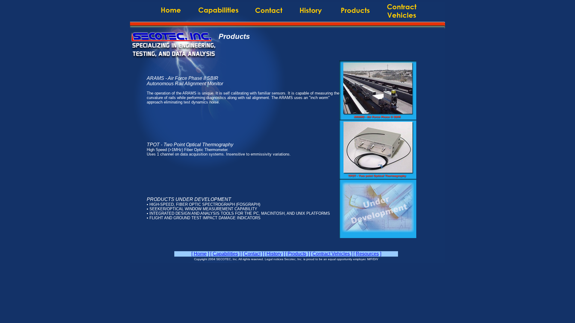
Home (200, 253)
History (274, 253)
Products (297, 253)
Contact (252, 253)
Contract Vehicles (331, 253)
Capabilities (225, 253)
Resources (367, 253)
